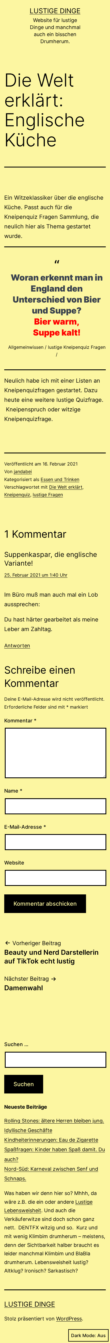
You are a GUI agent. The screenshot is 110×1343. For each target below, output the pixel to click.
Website (14, 863)
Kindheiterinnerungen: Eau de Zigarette (51, 1140)
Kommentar (20, 721)
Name (13, 791)
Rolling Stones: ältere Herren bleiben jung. (54, 1121)
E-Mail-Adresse (25, 827)
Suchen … (16, 1044)
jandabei (23, 471)
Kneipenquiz (17, 494)
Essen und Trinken (60, 479)
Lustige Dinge (55, 11)
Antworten (17, 646)
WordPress (69, 1319)
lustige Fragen (48, 494)
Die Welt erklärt (65, 487)
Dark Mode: (83, 1335)
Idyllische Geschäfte (28, 1130)
